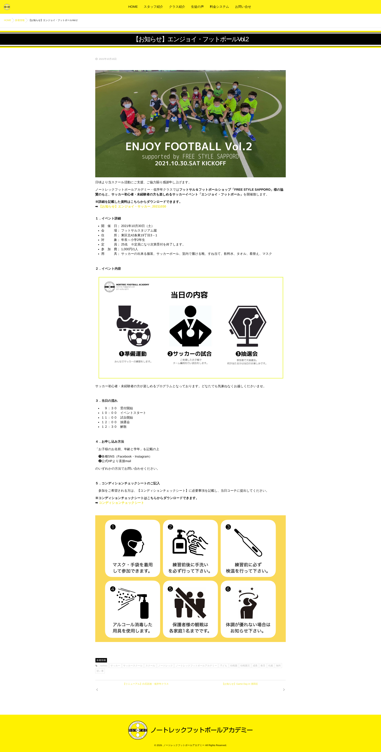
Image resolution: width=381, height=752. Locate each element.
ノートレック (165, 665)
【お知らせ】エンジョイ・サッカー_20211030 (132, 206)
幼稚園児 (245, 665)
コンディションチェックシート (121, 503)
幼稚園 (233, 665)
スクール (150, 665)
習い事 (100, 671)
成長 (255, 665)
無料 (278, 665)
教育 (263, 665)
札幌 (270, 665)
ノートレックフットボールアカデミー (196, 665)
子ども (223, 665)
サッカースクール (133, 665)
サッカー (115, 665)
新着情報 (101, 660)
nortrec (103, 665)
